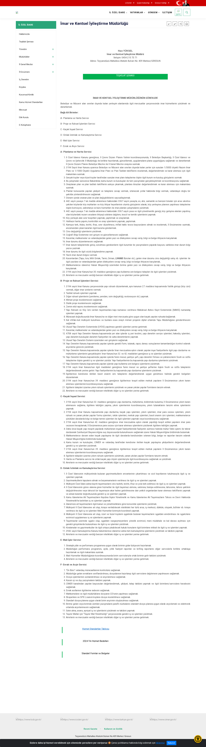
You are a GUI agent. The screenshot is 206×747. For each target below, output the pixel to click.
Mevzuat (23, 110)
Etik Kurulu (24, 117)
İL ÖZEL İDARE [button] (117, 12)
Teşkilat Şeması (26, 41)
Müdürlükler (24, 57)
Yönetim (23, 49)
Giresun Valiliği (160, 3)
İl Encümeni (24, 72)
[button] (181, 23)
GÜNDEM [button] (153, 12)
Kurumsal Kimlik (26, 94)
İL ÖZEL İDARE (25, 25)
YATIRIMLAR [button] (136, 12)
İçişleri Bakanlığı (143, 3)
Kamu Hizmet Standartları (31, 102)
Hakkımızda (24, 34)
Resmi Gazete (90, 729)
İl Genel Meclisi (26, 64)
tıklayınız (160, 743)
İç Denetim (24, 79)
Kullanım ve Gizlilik (113, 729)
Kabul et (171, 743)
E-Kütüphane (25, 125)
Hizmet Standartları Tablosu (95, 629)
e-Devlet (128, 3)
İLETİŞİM (167, 12)
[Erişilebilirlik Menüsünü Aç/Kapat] (198, 739)
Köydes (22, 87)
